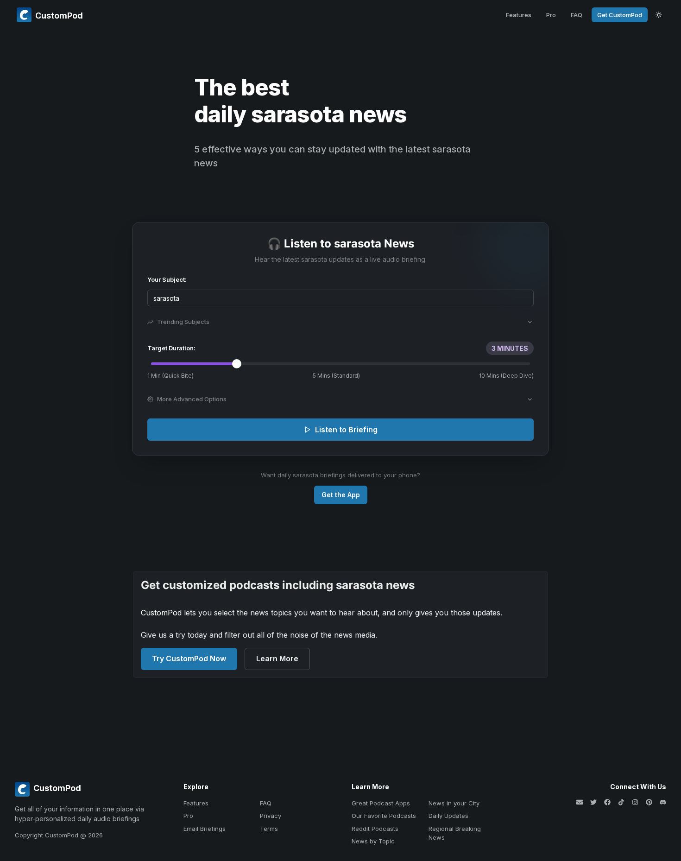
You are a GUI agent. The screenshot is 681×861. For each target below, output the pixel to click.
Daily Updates (448, 815)
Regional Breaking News (455, 833)
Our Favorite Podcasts (384, 815)
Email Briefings (204, 828)
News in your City (454, 803)
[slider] (236, 363)
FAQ (576, 15)
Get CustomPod (619, 15)
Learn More (277, 658)
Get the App (341, 495)
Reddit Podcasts (375, 828)
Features (518, 15)
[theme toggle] (658, 14)
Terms (269, 828)
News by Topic (373, 841)
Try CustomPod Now (189, 658)
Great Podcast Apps (381, 803)
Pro (551, 15)
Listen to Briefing (346, 429)
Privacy (270, 815)
